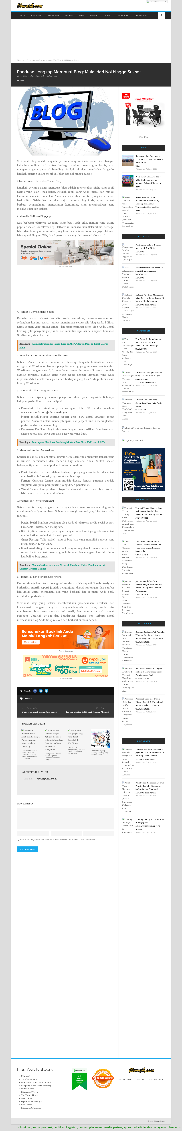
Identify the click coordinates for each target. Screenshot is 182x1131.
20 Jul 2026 (151, 308)
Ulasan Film (141, 349)
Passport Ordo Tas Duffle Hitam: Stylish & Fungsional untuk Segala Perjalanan (149, 702)
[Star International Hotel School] (143, 469)
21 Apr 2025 (152, 385)
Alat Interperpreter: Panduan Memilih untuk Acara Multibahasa (149, 271)
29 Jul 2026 (151, 213)
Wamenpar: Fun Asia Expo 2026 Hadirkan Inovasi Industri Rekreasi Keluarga (148, 180)
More (107, 15)
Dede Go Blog (27, 1089)
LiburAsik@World (29, 1092)
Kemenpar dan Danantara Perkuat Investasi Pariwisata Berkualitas (149, 159)
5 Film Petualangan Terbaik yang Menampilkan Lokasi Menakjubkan (149, 375)
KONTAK (140, 1079)
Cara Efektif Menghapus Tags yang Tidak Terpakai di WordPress (76, 750)
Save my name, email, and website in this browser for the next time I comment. (58, 839)
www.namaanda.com (100, 318)
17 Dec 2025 (151, 796)
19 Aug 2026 (152, 255)
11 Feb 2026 (151, 712)
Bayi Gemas (26, 1104)
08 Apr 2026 (152, 558)
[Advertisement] (91, 38)
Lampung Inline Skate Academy (36, 1085)
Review (93, 15)
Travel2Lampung (29, 1079)
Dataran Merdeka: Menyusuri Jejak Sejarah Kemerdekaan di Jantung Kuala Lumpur (150, 298)
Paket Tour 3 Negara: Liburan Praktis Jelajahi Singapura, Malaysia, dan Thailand (150, 786)
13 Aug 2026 (152, 169)
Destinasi (36, 15)
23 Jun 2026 (152, 352)
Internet (28, 699)
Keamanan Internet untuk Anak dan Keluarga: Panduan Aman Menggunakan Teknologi (29, 754)
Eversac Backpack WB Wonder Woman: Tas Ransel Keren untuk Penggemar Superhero (150, 635)
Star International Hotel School (36, 1082)
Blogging (123, 15)
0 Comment (51, 76)
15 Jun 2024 (22, 76)
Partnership (141, 15)
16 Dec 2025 (152, 597)
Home (22, 15)
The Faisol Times (29, 1095)
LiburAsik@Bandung (31, 1108)
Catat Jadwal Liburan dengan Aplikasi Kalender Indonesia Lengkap (53, 756)
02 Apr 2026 (152, 681)
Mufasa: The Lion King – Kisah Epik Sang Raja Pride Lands (149, 402)
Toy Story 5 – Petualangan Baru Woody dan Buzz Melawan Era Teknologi (148, 342)
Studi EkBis (26, 1098)
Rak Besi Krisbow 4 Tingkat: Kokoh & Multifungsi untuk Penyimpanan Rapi (149, 671)
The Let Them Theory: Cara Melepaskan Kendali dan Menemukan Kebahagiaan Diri (150, 511)
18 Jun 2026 (151, 645)
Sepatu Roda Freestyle (31, 1101)
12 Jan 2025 (151, 413)
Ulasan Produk (142, 642)
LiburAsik (26, 1076)
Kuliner (69, 15)
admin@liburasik (37, 76)
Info (81, 15)
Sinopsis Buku (142, 518)
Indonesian (154, 2)
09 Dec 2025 (152, 832)
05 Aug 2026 (152, 190)
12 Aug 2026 (152, 281)
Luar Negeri (150, 305)
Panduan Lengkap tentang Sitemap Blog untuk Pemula (99, 753)
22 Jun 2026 (152, 521)
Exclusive (140, 252)
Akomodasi (53, 15)
